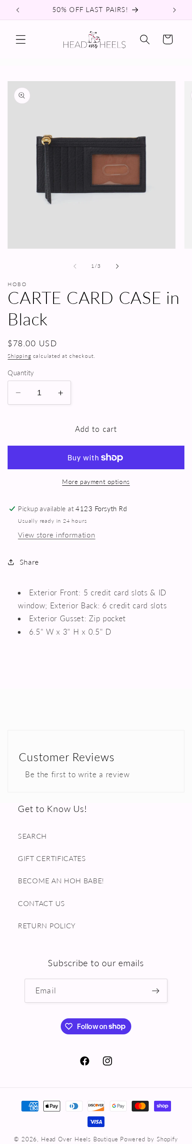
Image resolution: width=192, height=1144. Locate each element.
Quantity (21, 373)
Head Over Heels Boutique (79, 1139)
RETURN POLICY (47, 925)
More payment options (96, 481)
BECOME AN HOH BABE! (61, 880)
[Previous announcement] (17, 10)
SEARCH (32, 836)
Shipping (19, 356)
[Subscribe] (155, 991)
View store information (56, 534)
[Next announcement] (174, 10)
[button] (20, 39)
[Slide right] (117, 266)
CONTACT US (41, 903)
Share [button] (29, 562)
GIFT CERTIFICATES (52, 858)
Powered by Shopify (149, 1139)
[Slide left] (75, 266)
